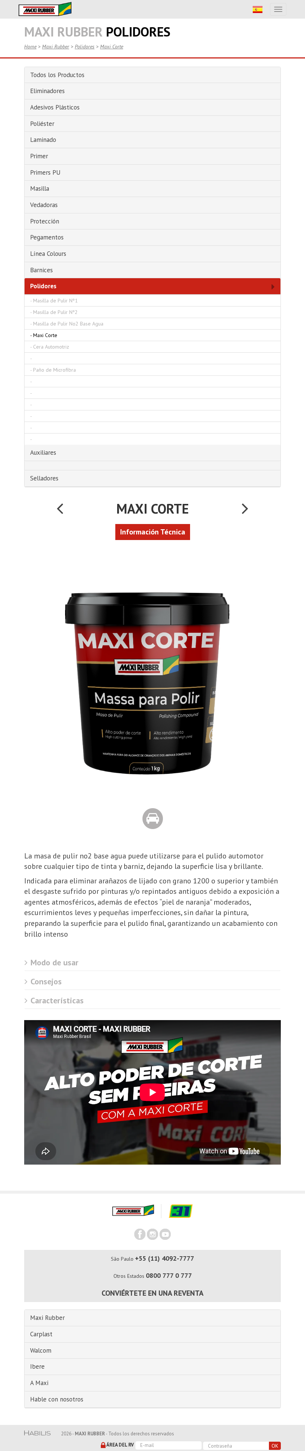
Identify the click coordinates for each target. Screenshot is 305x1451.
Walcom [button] (40, 1350)
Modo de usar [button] (53, 962)
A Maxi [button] (39, 1383)
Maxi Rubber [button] (47, 1318)
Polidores (84, 46)
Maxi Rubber (55, 46)
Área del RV (120, 1445)
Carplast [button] (41, 1334)
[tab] (152, 962)
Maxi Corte (111, 46)
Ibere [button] (37, 1366)
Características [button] (56, 1000)
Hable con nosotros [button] (56, 1399)
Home (30, 46)
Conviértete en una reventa (152, 1293)
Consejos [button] (45, 981)
